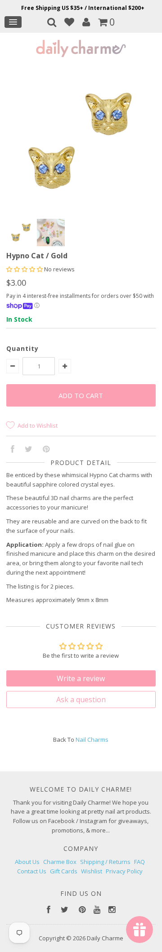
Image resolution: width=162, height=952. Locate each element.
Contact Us (31, 871)
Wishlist (91, 871)
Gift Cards (63, 871)
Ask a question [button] (81, 699)
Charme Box (59, 862)
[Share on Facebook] (13, 450)
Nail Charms (92, 739)
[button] (25, 269)
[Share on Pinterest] (46, 450)
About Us (27, 862)
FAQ (139, 862)
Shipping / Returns (105, 862)
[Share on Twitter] (28, 450)
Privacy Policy (124, 871)
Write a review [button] (81, 678)
